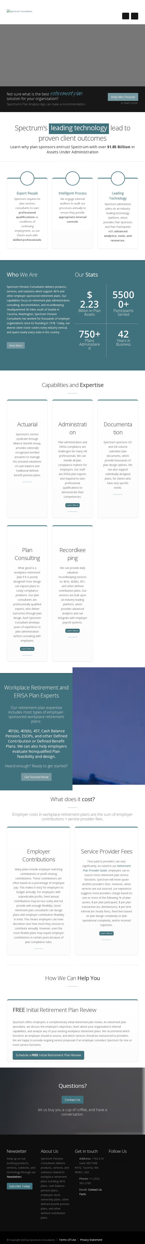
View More (15, 345)
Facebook (111, 1159)
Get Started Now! (36, 777)
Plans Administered (89, 344)
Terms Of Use (67, 1240)
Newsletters (14, 1176)
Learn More (72, 505)
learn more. (131, 103)
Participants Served (123, 312)
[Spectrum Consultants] (19, 11)
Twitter (118, 1159)
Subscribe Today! (19, 1186)
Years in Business (123, 342)
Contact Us (72, 1100)
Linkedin (124, 1159)
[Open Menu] (134, 16)
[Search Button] (125, 16)
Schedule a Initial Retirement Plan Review (48, 1055)
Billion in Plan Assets (89, 312)
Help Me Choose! (123, 97)
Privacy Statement (91, 1240)
